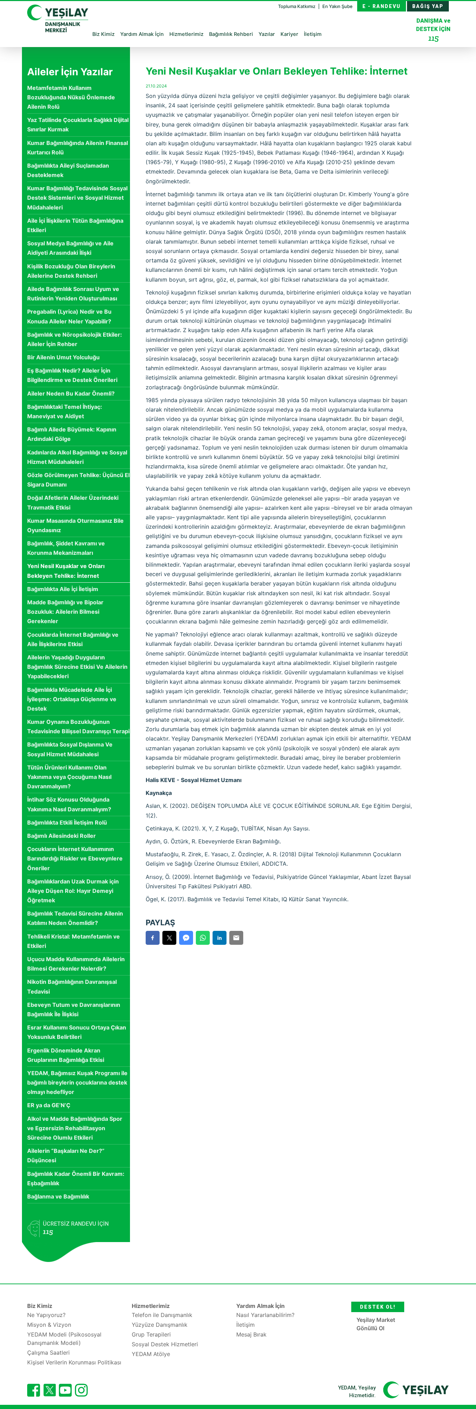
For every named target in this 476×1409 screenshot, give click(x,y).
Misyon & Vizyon (49, 1324)
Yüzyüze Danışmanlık (159, 1324)
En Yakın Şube (337, 6)
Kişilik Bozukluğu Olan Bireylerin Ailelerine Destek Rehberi (71, 271)
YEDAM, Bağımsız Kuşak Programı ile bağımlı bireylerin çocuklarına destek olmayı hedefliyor (77, 1082)
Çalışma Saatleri (48, 1352)
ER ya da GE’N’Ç (48, 1105)
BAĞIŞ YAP (428, 6)
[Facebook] (33, 1390)
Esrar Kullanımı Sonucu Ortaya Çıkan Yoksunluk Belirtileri (76, 1032)
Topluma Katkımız (297, 6)
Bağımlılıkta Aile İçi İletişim (62, 588)
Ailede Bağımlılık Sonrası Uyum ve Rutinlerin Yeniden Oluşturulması (73, 293)
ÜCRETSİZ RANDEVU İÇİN (76, 1228)
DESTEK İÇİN (433, 30)
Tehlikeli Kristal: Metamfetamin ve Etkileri (73, 941)
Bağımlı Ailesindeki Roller (61, 835)
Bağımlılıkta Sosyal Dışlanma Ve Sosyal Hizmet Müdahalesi (70, 749)
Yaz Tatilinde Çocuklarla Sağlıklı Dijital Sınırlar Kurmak (78, 124)
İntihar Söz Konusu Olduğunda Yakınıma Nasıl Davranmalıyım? (69, 804)
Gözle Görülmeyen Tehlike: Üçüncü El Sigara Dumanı (78, 480)
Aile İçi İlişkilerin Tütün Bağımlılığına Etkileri (75, 225)
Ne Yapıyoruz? (46, 1314)
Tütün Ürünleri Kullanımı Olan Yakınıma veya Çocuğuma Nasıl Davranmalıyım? (69, 777)
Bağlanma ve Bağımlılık (58, 1196)
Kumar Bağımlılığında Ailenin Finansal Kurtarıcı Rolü (77, 147)
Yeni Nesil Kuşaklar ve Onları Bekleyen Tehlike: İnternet (66, 570)
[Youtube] (65, 1390)
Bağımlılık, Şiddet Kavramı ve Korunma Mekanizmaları (66, 548)
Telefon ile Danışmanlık (162, 1314)
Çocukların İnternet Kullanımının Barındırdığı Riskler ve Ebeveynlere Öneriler (75, 858)
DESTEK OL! (378, 1307)
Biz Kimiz (103, 34)
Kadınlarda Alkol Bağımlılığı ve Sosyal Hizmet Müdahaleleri (77, 457)
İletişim (313, 34)
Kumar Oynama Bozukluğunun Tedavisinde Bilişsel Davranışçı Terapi (78, 726)
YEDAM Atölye (151, 1353)
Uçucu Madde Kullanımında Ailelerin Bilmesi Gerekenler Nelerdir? (76, 964)
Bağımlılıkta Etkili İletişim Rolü (67, 822)
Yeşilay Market (375, 1319)
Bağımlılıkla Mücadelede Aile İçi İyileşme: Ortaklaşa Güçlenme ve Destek (71, 699)
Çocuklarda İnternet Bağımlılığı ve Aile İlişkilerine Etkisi (72, 639)
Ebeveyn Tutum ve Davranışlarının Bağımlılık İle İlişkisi (73, 1009)
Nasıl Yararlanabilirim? (265, 1314)
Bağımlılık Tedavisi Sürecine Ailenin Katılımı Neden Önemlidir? (75, 918)
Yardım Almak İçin (142, 34)
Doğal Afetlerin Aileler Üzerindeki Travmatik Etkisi (72, 502)
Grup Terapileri (151, 1334)
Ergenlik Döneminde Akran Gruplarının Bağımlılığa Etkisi (65, 1055)
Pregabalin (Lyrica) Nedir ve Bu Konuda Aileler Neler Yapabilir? (69, 316)
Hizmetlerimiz (186, 34)
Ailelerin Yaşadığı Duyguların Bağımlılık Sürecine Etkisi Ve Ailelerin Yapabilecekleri (77, 667)
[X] (49, 1394)
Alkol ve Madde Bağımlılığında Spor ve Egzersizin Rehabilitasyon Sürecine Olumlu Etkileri (74, 1128)
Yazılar (267, 34)
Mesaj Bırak (251, 1334)
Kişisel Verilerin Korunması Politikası (74, 1362)
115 (433, 38)
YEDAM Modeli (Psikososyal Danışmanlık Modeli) (64, 1338)
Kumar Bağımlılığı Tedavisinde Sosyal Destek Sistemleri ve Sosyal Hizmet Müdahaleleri (77, 197)
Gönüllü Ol (370, 1328)
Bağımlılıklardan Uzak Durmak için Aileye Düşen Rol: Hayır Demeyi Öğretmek (73, 891)
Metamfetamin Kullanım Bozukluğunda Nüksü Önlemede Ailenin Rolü (71, 97)
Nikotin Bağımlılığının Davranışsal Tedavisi (72, 986)
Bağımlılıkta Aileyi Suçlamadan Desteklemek (68, 170)
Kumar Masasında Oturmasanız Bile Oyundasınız (75, 525)
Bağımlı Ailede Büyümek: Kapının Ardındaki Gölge (71, 434)
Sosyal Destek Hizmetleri (165, 1344)
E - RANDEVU (381, 6)
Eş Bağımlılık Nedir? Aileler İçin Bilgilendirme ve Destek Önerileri (72, 375)
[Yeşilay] (416, 1389)
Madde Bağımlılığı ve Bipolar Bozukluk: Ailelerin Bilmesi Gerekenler (65, 612)
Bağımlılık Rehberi (231, 34)
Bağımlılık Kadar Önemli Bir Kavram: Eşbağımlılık (75, 1178)
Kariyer (289, 34)
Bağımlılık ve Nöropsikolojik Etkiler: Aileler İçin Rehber (74, 339)
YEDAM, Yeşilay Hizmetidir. (357, 1392)
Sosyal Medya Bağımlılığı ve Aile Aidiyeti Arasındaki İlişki (70, 248)
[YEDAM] (57, 17)
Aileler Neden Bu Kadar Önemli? (71, 393)
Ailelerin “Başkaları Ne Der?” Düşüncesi (66, 1155)
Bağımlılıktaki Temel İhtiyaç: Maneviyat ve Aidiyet (64, 411)
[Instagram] (81, 1390)
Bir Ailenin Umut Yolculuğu (63, 357)
